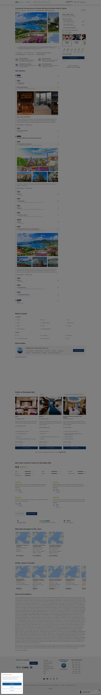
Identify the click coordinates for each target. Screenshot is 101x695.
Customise (12, 690)
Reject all (12, 687)
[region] (12, 683)
